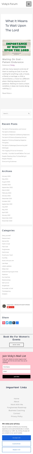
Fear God (5, 246)
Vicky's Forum (10, 4)
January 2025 (6, 176)
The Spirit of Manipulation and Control (14, 129)
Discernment (6, 238)
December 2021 (7, 198)
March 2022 (5, 190)
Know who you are (8, 260)
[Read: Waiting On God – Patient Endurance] (16, 48)
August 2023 (6, 182)
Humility (4, 258)
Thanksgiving (6, 291)
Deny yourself (6, 235)
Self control (5, 283)
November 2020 (7, 221)
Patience (5, 65)
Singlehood (5, 285)
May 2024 (5, 179)
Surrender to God (7, 288)
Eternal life (5, 241)
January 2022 (6, 196)
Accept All (16, 438)
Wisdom (4, 294)
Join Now (16, 376)
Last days (5, 263)
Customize (17, 444)
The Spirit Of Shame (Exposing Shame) (14, 137)
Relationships (6, 280)
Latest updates (6, 266)
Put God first (6, 277)
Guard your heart (7, 255)
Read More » (7, 93)
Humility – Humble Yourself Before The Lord (16, 153)
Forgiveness (6, 249)
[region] (16, 437)
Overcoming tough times (10, 271)
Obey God (5, 269)
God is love (5, 252)
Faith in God (6, 244)
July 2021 (5, 207)
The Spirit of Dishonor (9, 132)
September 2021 (7, 204)
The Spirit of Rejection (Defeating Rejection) (16, 134)
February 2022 (6, 193)
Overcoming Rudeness (9, 161)
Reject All (16, 449)
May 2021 (5, 209)
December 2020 (7, 218)
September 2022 (7, 187)
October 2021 (6, 201)
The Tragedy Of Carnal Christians (12, 150)
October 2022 (6, 184)
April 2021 (5, 212)
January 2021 (6, 215)
